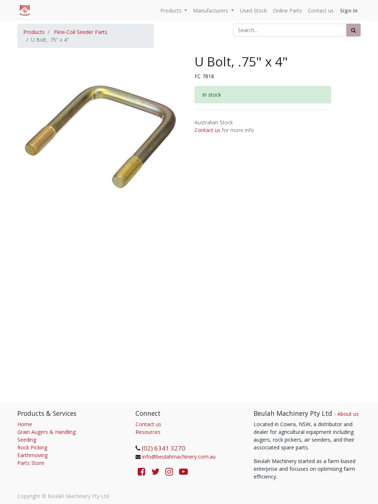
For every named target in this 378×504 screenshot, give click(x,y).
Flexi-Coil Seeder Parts (80, 31)
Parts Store (30, 462)
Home (24, 424)
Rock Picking (32, 447)
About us (348, 413)
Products (34, 31)
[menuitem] (253, 10)
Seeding (26, 439)
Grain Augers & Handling (46, 431)
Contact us (207, 130)
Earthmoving (32, 455)
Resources (148, 431)
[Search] (353, 30)
